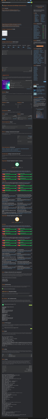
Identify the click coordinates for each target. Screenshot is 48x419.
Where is (10, 131)
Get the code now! (39, 109)
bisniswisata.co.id (36, 38)
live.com (42, 20)
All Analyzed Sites (20, 418)
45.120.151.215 (36, 80)
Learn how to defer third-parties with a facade (23, 197)
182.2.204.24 (35, 77)
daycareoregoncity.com (37, 27)
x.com (36, 16)
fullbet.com (3, 148)
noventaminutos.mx (17, 148)
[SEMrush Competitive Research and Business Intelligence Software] (5, 75)
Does (12, 272)
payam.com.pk (8, 148)
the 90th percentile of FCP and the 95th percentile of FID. (23, 171)
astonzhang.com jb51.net (37, 61)
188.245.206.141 (36, 75)
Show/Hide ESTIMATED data (39, 98)
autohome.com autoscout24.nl (38, 58)
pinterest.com (37, 21)
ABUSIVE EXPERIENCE (24, 0)
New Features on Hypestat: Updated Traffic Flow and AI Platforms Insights (40, 90)
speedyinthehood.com (37, 32)
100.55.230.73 (36, 67)
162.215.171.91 (35, 79)
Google (6, 284)
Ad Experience (6, 110)
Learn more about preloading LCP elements (8, 205)
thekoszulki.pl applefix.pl (37, 59)
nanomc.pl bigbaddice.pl (37, 63)
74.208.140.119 (36, 78)
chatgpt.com (36, 19)
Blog (23, 418)
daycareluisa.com (36, 25)
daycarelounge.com (36, 34)
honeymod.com (12, 148)
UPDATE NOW (40, 7)
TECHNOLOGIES (28, 0)
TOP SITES (10, 0)
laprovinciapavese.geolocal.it (25, 148)
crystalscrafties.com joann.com (38, 50)
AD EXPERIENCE (20, 0)
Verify (6, 322)
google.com (36, 14)
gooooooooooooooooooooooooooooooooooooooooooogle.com (11, 151)
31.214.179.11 (35, 76)
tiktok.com (36, 17)
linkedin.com (42, 18)
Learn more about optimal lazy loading (12, 213)
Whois (5, 359)
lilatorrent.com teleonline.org (38, 60)
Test (31, 328)
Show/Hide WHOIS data (38, 101)
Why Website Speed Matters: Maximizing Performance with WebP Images (41, 87)
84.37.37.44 (35, 72)
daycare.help (35, 36)
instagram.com (43, 15)
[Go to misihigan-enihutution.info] (26, 5)
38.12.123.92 (35, 70)
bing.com (36, 18)
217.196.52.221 (35, 74)
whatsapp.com (43, 21)
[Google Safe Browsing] (2, 288)
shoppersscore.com (36, 26)
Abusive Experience (7, 121)
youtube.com (43, 14)
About (27, 418)
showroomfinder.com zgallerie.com (39, 52)
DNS (4, 349)
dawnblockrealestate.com (37, 35)
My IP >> (45, 81)
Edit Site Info (4, 39)
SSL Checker (9, 298)
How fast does (11, 153)
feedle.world (35, 28)
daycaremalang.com (36, 37)
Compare (29, 2)
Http (4, 331)
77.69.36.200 (35, 73)
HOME (8, 0)
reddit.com (42, 17)
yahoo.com (42, 19)
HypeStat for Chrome (40, 46)
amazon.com (43, 16)
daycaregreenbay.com (37, 33)
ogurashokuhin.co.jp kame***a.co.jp (39, 62)
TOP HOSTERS (17, 0)
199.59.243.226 (19, 24)
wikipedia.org (36, 20)
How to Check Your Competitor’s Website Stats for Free (41, 94)
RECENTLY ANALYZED (13, 0)
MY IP (30, 0)
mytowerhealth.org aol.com (38, 51)
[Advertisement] (17, 17)
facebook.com (37, 15)
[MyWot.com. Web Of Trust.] (3, 291)
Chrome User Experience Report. (6, 171)
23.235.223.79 (35, 71)
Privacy (25, 418)
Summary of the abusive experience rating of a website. (9, 123)
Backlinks (5, 92)
